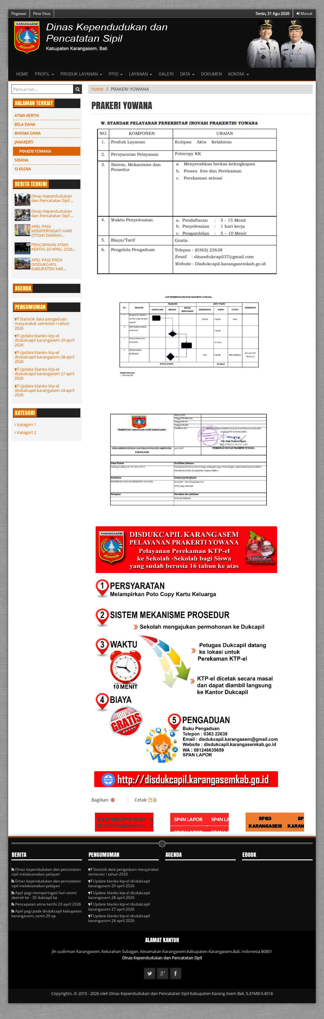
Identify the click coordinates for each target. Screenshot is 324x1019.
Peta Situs (42, 13)
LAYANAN (139, 74)
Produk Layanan (79, 74)
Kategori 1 (26, 424)
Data (185, 74)
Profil (43, 74)
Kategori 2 (26, 432)
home (97, 89)
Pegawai (18, 13)
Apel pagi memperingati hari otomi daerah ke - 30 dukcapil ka (44, 895)
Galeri (166, 74)
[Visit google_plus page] (162, 973)
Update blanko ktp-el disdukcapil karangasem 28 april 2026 (44, 357)
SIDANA (21, 160)
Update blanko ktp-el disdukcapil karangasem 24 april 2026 (44, 390)
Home (22, 74)
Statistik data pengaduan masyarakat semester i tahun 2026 (42, 323)
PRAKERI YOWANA (35, 151)
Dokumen (211, 74)
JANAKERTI (24, 142)
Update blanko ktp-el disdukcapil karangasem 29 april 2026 (44, 340)
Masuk (306, 13)
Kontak (237, 74)
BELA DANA (25, 124)
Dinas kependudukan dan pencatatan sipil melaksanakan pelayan (46, 872)
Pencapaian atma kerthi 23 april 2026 (47, 904)
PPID (114, 74)
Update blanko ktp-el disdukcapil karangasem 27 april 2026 (44, 373)
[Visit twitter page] (149, 973)
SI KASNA (23, 169)
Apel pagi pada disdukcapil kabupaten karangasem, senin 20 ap (46, 913)
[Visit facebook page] (175, 973)
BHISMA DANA (28, 133)
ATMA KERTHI (27, 115)
